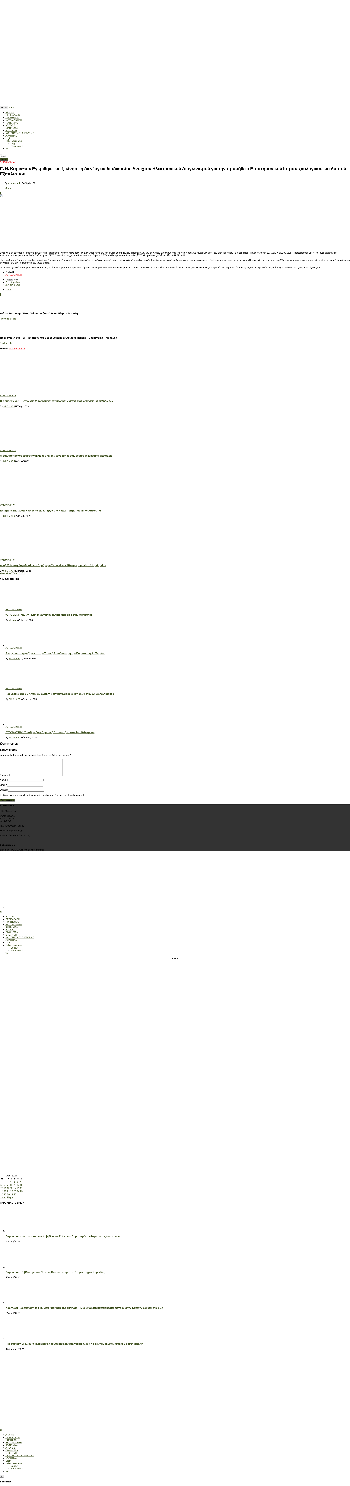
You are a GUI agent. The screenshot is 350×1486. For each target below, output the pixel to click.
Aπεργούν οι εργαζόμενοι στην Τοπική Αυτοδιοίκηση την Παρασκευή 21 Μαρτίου (55, 653)
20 (5, 1191)
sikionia (12, 620)
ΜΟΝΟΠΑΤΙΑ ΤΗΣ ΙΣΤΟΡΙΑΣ (19, 133)
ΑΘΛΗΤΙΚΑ (11, 135)
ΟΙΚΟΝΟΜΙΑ (11, 128)
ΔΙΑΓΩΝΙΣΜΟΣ (12, 285)
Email (3, 785)
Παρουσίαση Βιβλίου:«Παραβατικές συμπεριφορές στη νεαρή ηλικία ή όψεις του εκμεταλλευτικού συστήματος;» (74, 1343)
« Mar (3, 1197)
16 (15, 1188)
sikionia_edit (14, 183)
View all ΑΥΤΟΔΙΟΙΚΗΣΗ (12, 573)
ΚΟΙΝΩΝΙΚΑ (11, 123)
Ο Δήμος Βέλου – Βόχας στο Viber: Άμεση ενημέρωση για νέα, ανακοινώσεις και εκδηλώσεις (57, 401)
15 (11, 1188)
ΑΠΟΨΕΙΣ (10, 125)
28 (8, 1194)
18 (21, 1188)
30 (15, 1194)
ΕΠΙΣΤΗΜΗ (11, 130)
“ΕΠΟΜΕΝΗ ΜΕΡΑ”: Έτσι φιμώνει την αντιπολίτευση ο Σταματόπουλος (48, 614)
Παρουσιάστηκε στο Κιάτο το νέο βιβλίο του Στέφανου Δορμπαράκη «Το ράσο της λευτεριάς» (62, 1236)
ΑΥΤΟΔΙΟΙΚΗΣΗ (13, 120)
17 (18, 1188)
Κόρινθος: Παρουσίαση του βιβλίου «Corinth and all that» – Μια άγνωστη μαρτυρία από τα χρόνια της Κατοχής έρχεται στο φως (84, 1307)
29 (11, 1194)
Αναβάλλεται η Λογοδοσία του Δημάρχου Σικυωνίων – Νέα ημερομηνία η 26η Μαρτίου (53, 565)
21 (8, 1191)
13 (5, 1188)
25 (21, 1191)
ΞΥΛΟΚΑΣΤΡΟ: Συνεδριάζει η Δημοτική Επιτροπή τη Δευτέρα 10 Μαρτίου (49, 732)
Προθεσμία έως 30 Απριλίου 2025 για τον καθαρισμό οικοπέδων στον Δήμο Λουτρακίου (59, 693)
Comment (5, 775)
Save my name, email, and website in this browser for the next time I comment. (44, 795)
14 (8, 1188)
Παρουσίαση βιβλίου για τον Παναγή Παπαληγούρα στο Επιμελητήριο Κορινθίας (55, 1272)
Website (4, 790)
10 (18, 1185)
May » (10, 1197)
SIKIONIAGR (9, 406)
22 (11, 1191)
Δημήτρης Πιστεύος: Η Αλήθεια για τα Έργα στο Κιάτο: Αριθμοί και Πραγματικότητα (50, 510)
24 (18, 1191)
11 (21, 1185)
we (6, 148)
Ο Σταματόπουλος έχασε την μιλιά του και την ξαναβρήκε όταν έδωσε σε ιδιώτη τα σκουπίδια (56, 455)
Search (4, 159)
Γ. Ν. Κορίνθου (12, 282)
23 (15, 1191)
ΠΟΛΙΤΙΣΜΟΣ (12, 117)
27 (5, 1194)
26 (1, 1194)
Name (3, 780)
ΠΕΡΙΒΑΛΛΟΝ (12, 115)
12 (1, 1188)
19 (1, 1191)
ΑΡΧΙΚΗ (9, 112)
